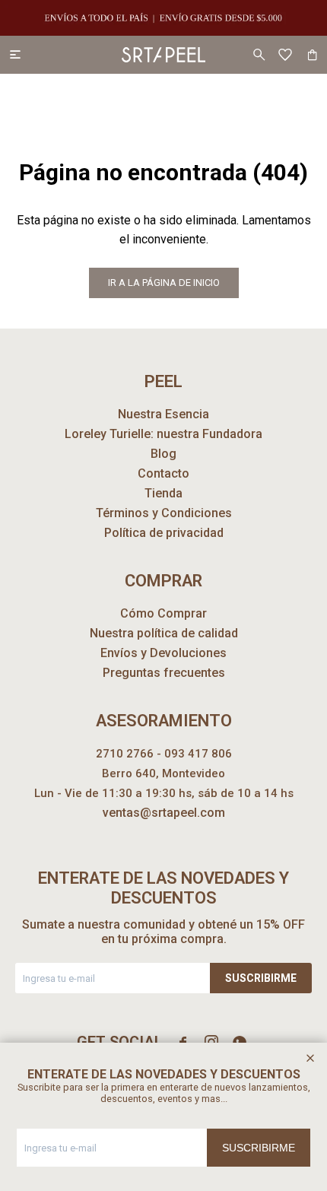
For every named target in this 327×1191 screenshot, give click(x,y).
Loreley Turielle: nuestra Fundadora (163, 434)
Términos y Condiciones (164, 513)
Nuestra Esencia (163, 414)
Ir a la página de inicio (164, 282)
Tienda (163, 493)
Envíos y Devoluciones (163, 653)
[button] (258, 55)
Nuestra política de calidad (164, 633)
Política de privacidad (164, 533)
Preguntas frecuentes (164, 672)
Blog (163, 453)
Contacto (163, 473)
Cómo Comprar (163, 613)
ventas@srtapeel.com (164, 812)
